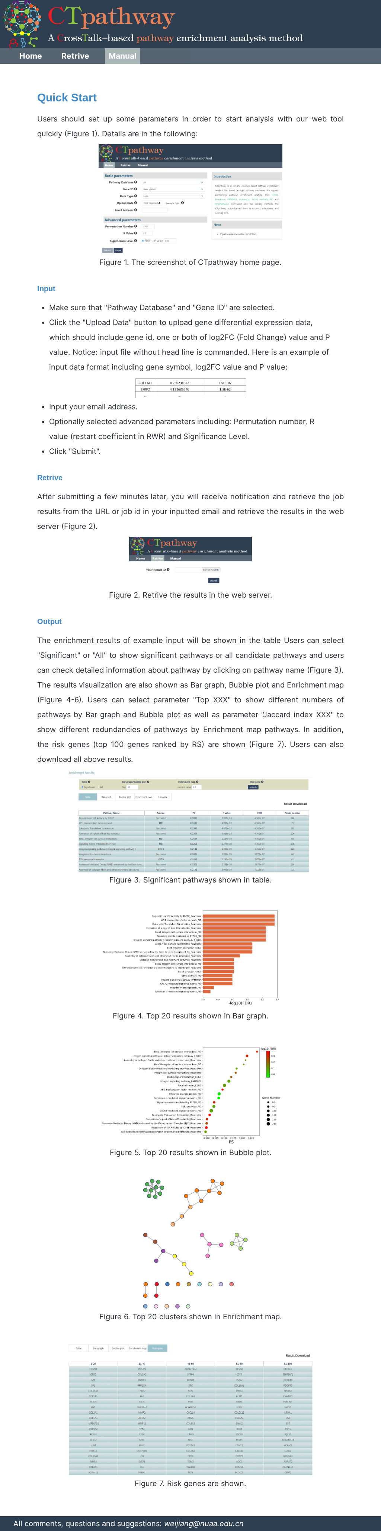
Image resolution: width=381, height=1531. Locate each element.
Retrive (75, 56)
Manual (123, 56)
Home (30, 56)
